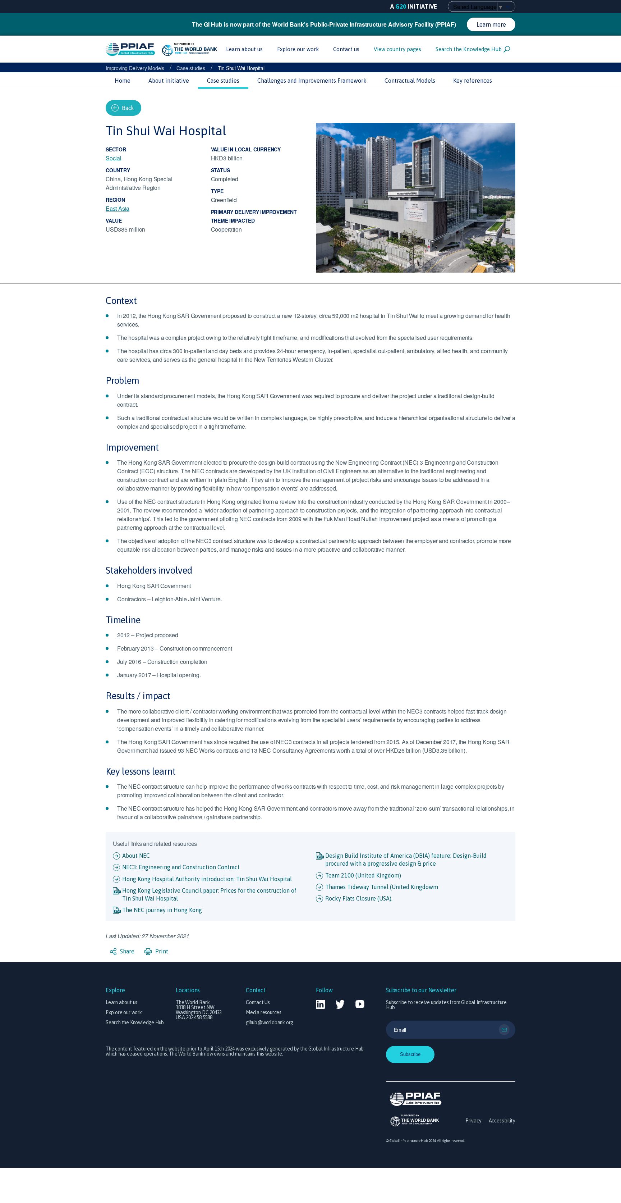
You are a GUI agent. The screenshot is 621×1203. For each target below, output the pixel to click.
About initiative (168, 80)
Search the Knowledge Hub (469, 49)
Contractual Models (410, 80)
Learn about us (244, 49)
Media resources (263, 1012)
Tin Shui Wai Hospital (241, 68)
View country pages (397, 49)
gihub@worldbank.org (269, 1022)
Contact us (346, 49)
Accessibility (502, 1121)
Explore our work (298, 49)
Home (122, 80)
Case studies (190, 68)
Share (126, 951)
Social (113, 158)
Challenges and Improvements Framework (312, 80)
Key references (472, 80)
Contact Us (258, 1002)
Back (128, 108)
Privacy (473, 1121)
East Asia (117, 208)
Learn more (491, 24)
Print (161, 951)
